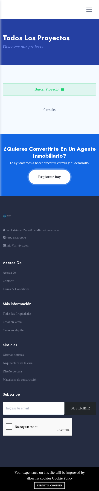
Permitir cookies (49, 485)
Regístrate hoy (49, 177)
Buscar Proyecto (46, 89)
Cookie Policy (62, 478)
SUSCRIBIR (80, 408)
